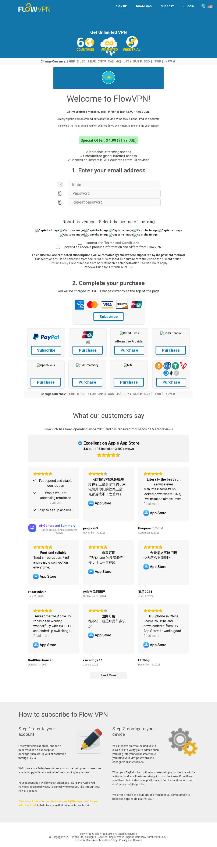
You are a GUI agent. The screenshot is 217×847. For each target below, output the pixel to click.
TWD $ (159, 61)
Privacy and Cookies (130, 840)
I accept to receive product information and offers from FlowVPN (110, 247)
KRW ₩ (170, 61)
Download (144, 6)
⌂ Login (188, 6)
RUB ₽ (137, 61)
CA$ (111, 61)
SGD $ (148, 61)
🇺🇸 (210, 6)
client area (100, 259)
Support (167, 6)
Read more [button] (151, 504)
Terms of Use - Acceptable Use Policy (96, 840)
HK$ (119, 61)
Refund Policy (59, 263)
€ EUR (92, 61)
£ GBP (71, 61)
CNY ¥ (102, 61)
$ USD (81, 61)
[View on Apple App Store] (99, 503)
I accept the (110, 243)
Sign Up (121, 6)
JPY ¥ (127, 61)
